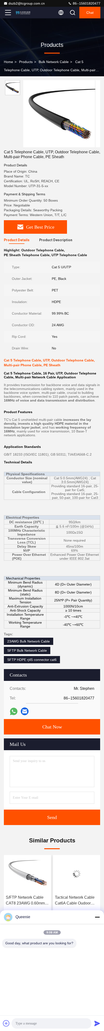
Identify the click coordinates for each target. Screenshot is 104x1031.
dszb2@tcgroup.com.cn (26, 3)
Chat (90, 12)
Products (26, 62)
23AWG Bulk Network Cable (28, 641)
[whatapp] (14, 711)
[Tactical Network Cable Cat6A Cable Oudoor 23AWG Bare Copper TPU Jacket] (76, 874)
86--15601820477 (86, 3)
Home (8, 62)
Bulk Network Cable (54, 62)
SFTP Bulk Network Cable (27, 650)
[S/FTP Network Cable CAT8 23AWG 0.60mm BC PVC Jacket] (27, 874)
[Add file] (6, 1023)
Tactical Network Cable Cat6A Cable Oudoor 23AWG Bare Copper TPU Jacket (75, 900)
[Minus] (97, 917)
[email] (25, 711)
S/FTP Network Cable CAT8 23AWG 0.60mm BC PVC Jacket (25, 900)
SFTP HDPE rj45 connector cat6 (32, 660)
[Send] (97, 1023)
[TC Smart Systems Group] (24, 12)
